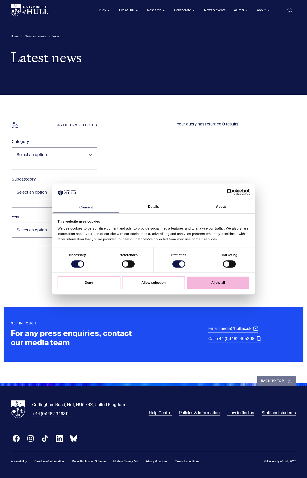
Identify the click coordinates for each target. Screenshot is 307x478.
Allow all (218, 282)
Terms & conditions (187, 461)
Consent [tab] (86, 207)
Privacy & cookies (156, 461)
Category (20, 142)
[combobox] (54, 154)
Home (14, 36)
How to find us (240, 412)
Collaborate (182, 10)
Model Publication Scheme (89, 461)
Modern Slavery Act (125, 461)
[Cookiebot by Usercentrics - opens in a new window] (230, 192)
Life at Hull (126, 10)
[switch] (128, 264)
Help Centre (160, 412)
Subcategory (24, 179)
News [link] (55, 36)
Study (102, 10)
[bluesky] (73, 438)
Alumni (239, 10)
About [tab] (221, 206)
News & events (214, 10)
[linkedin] (59, 438)
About (261, 10)
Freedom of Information (49, 461)
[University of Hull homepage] (29, 10)
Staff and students (279, 412)
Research (154, 10)
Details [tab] (153, 206)
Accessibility (19, 461)
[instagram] (30, 438)
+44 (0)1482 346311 (50, 413)
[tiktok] (45, 438)
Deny (89, 282)
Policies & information (199, 412)
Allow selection (153, 282)
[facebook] (16, 438)
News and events (35, 36)
